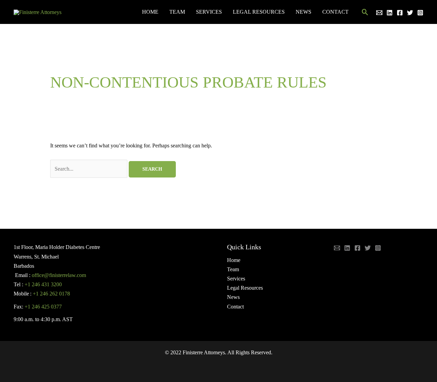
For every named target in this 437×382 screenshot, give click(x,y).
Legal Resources (259, 12)
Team (177, 12)
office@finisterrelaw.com (59, 275)
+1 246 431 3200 (43, 284)
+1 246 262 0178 (51, 294)
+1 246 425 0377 (43, 306)
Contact (335, 12)
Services (209, 12)
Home (150, 12)
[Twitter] (410, 13)
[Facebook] (400, 13)
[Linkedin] (389, 13)
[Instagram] (420, 13)
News (303, 12)
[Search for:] (89, 169)
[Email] (379, 13)
